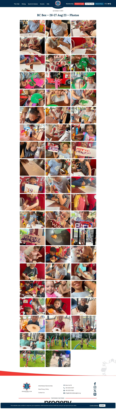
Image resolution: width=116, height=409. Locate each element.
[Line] (110, 3)
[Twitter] (108, 3)
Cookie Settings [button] (94, 405)
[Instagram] (106, 3)
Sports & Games (33, 4)
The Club (16, 4)
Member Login (79, 3)
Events (42, 4)
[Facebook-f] (105, 3)
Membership (70, 4)
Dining (24, 4)
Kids (48, 4)
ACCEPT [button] (102, 405)
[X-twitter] (94, 390)
